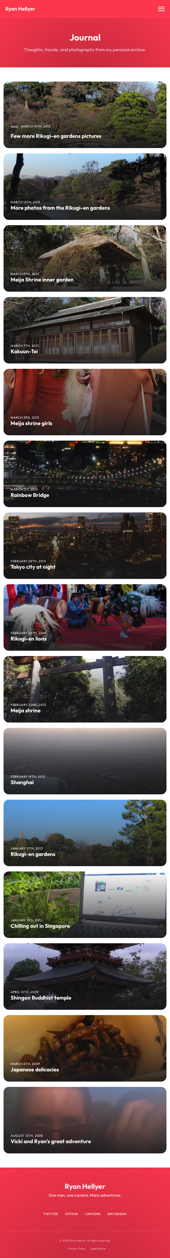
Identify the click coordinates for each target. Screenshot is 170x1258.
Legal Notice (98, 1248)
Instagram (117, 1214)
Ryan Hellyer (20, 8)
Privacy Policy (77, 1248)
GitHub (71, 1214)
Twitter (50, 1214)
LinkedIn (92, 1214)
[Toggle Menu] (161, 9)
